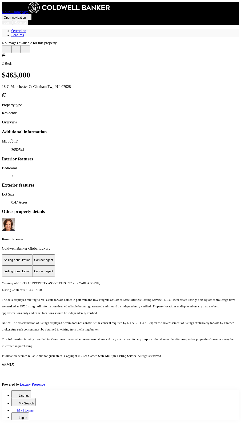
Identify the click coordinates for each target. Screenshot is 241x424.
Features (17, 35)
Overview (18, 31)
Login (7, 22)
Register (20, 22)
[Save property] (16, 49)
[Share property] (25, 49)
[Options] (6, 49)
